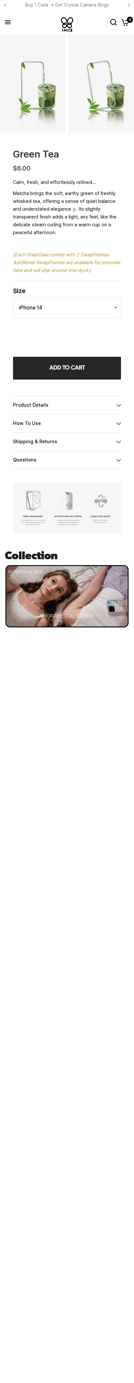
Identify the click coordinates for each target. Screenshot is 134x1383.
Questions (24, 460)
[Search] (113, 22)
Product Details (30, 405)
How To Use (27, 423)
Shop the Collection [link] (67, 616)
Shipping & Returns (35, 441)
